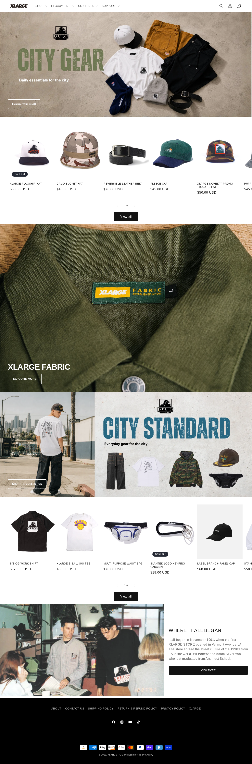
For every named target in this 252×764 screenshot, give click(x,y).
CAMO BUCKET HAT (70, 183)
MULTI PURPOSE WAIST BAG (123, 563)
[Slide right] (134, 205)
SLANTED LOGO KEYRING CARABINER (167, 565)
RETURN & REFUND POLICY (137, 708)
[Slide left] (117, 205)
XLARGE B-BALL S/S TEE (73, 563)
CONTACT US (74, 708)
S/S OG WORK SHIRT (24, 563)
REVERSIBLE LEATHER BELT (123, 183)
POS (120, 755)
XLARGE (195, 708)
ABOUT (56, 708)
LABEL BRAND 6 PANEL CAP (216, 563)
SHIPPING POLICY (101, 708)
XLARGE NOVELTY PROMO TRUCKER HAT (215, 185)
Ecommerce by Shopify (140, 755)
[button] (41, 6)
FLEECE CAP (159, 183)
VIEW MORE (208, 670)
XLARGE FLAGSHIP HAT (26, 183)
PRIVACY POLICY (173, 708)
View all (126, 216)
